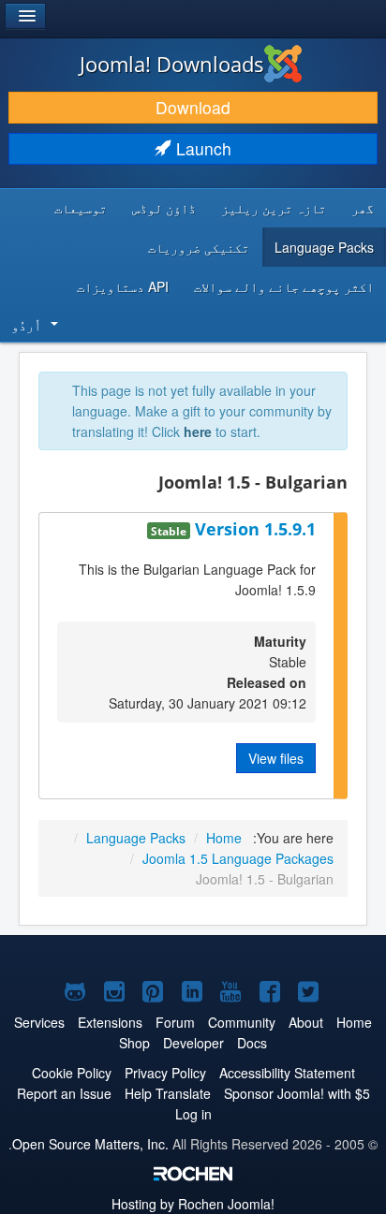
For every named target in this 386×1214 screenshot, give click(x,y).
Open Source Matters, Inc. (90, 1143)
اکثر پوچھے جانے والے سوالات (284, 286)
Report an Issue (64, 1093)
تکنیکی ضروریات (198, 247)
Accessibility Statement (287, 1072)
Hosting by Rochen (193, 1203)
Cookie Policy (71, 1072)
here (198, 431)
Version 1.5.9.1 (253, 529)
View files (276, 758)
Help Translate (168, 1093)
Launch (201, 148)
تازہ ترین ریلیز (273, 207)
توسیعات (80, 207)
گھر (362, 207)
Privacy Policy (165, 1072)
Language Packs (324, 247)
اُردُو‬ (26, 324)
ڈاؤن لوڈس (164, 207)
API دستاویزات (123, 286)
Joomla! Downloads (172, 64)
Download (193, 107)
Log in (193, 1113)
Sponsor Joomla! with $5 (297, 1093)
